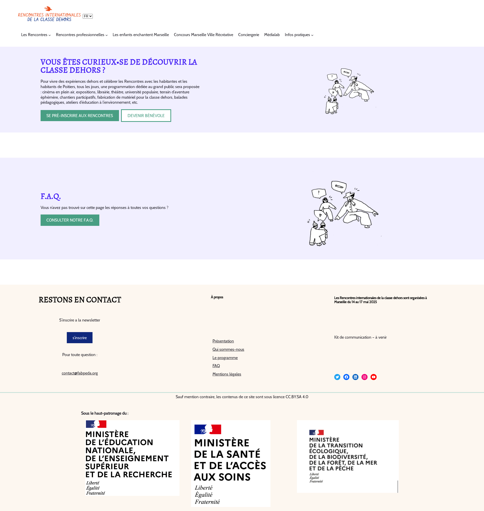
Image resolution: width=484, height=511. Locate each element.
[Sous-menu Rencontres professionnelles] (106, 35)
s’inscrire (80, 337)
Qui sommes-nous (228, 349)
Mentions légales (227, 374)
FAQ (216, 365)
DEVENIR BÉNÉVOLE (146, 115)
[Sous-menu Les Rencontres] (49, 35)
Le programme (225, 357)
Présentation (223, 341)
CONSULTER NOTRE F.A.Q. (69, 220)
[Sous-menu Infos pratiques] (312, 35)
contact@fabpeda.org (80, 373)
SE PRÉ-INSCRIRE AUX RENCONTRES (79, 115)
